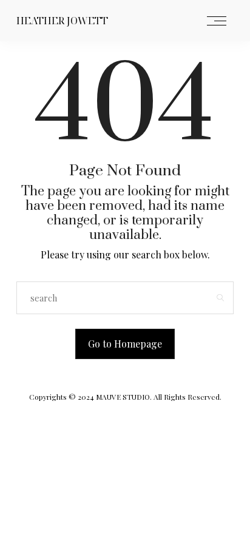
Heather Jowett (62, 20)
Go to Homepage (125, 343)
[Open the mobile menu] (217, 21)
